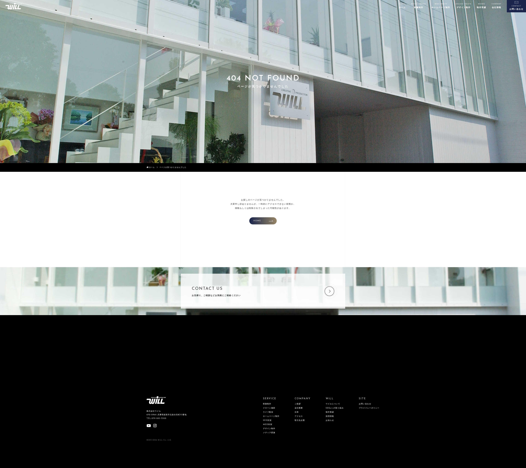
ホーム (152, 167)
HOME (257, 221)
